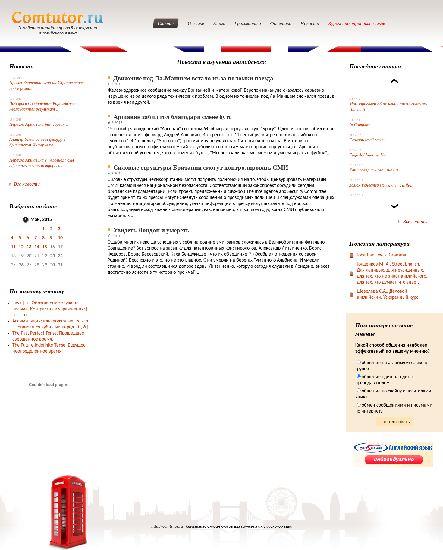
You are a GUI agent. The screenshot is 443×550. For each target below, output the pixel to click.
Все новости (27, 184)
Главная (166, 23)
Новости (309, 23)
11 (13, 247)
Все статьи (415, 221)
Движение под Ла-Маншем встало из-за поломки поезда (193, 78)
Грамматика (247, 23)
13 (29, 247)
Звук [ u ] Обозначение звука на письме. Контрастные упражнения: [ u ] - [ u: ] (50, 309)
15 (44, 247)
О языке (196, 23)
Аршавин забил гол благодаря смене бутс (172, 116)
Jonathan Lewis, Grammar (382, 255)
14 (36, 247)
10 (60, 238)
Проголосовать (394, 422)
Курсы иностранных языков (356, 23)
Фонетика (280, 23)
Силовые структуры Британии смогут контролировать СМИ (200, 167)
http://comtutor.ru (167, 526)
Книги (219, 23)
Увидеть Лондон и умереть (151, 229)
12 (21, 247)
